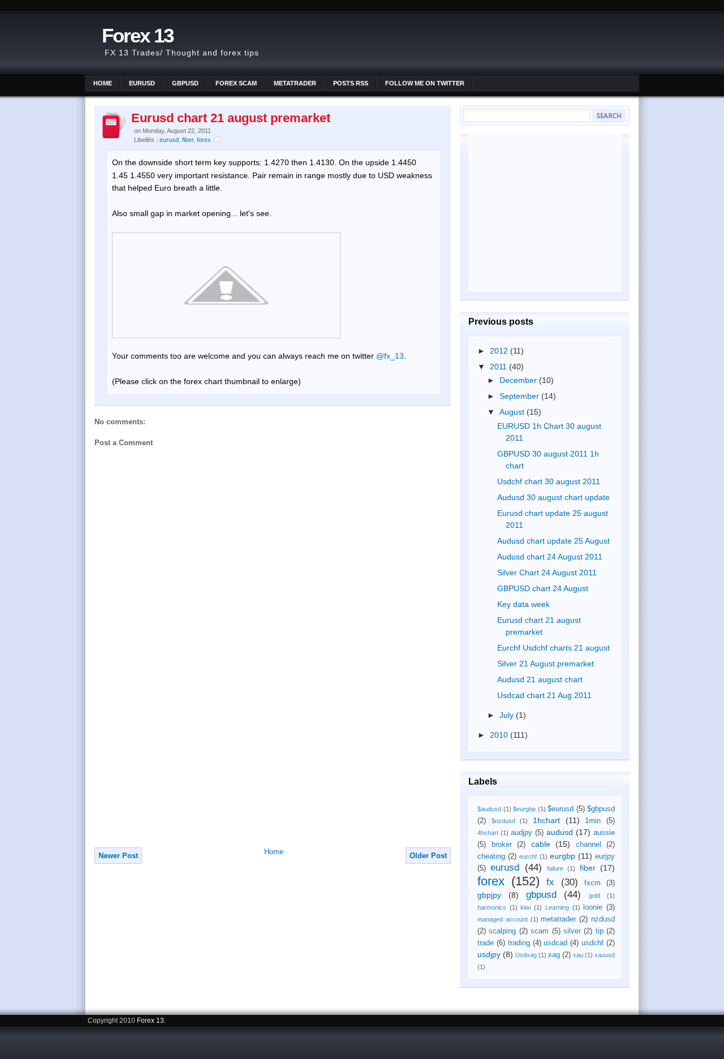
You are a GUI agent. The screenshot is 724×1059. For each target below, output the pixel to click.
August (513, 411)
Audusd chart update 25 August (553, 540)
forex (204, 139)
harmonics (491, 907)
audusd (559, 832)
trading (519, 943)
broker (502, 845)
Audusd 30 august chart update (553, 497)
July (507, 715)
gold (594, 895)
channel (588, 845)
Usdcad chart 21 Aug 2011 (544, 695)
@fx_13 (390, 355)
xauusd (604, 955)
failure (555, 868)
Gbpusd (185, 83)
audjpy (521, 833)
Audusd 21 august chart (540, 679)
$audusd (489, 809)
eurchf (528, 856)
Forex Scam (236, 83)
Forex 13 (137, 35)
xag (554, 955)
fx (550, 882)
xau (578, 955)
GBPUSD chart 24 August (542, 588)
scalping (502, 931)
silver (572, 931)
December (519, 380)
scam (540, 931)
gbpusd (541, 894)
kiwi (525, 907)
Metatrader (295, 83)
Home (102, 83)
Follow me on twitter (424, 83)
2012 (500, 350)
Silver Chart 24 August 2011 (547, 572)
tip (600, 931)
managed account (502, 919)
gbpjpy (489, 894)
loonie (592, 907)
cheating (491, 856)
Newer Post (118, 855)
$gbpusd (601, 809)
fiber (187, 139)
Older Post (428, 855)
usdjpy (489, 954)
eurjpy (605, 856)
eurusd (169, 139)
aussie (604, 833)
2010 (500, 734)
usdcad (555, 943)
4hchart (487, 832)
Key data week (523, 604)
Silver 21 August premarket (545, 663)
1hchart (546, 820)
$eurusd (561, 809)
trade (485, 943)
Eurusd (142, 83)
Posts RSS (350, 83)
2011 (499, 366)
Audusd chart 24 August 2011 (549, 556)
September (520, 396)
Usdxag (526, 955)
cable (540, 844)
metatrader (558, 919)
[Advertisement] (179, 767)
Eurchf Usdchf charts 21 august (553, 647)
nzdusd (603, 919)
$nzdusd (503, 820)
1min (593, 821)
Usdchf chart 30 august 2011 (548, 481)
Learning (557, 907)
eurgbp (562, 855)
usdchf (592, 943)
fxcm (592, 883)
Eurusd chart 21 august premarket (230, 118)
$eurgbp (524, 809)
